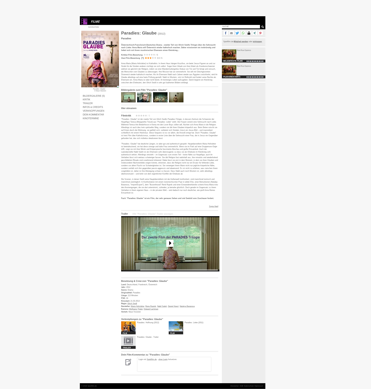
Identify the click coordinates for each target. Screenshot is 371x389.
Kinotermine (91, 118)
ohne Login (163, 359)
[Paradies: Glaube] (170, 274)
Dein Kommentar (93, 114)
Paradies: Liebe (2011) (194, 322)
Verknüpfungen (93, 110)
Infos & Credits (93, 107)
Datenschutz (249, 386)
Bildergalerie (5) (94, 96)
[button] (225, 33)
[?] (142, 58)
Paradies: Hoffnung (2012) (148, 322)
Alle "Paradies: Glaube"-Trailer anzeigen (152, 214)
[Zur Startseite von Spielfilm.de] (84, 24)
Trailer (88, 103)
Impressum (258, 386)
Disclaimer (234, 386)
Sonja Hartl (213, 206)
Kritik (86, 99)
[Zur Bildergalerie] (118, 87)
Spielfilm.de (152, 359)
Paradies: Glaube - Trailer (148, 337)
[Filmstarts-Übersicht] (106, 21)
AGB (241, 386)
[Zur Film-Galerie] (129, 102)
